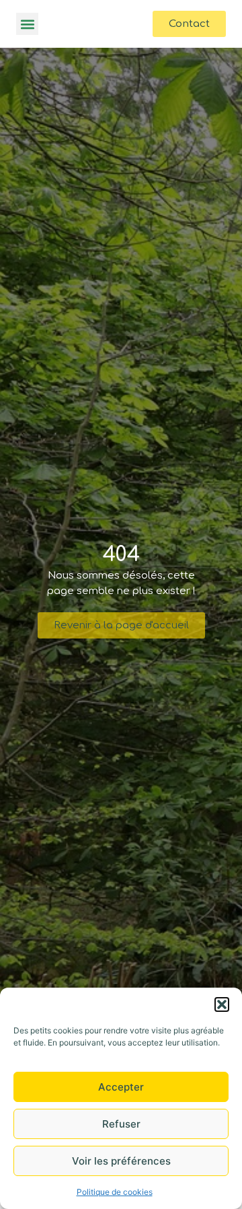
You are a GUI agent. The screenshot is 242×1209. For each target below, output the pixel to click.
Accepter (121, 1086)
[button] (222, 1004)
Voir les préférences (121, 1161)
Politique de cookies (115, 1192)
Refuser (121, 1124)
